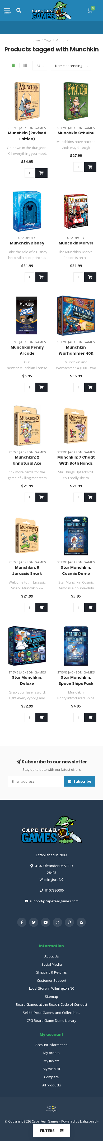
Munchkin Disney (27, 243)
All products (51, 1085)
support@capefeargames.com (54, 901)
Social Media (51, 964)
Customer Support (51, 980)
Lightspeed (88, 1121)
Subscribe (82, 781)
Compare (51, 1077)
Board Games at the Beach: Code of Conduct (51, 1004)
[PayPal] (51, 1109)
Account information (51, 1044)
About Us (51, 956)
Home (35, 40)
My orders (51, 1052)
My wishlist (51, 1068)
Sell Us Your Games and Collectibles (51, 1012)
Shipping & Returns (51, 972)
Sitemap (51, 996)
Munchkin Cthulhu (76, 133)
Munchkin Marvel (76, 243)
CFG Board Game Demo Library (51, 1020)
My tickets (51, 1060)
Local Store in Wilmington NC (51, 988)
